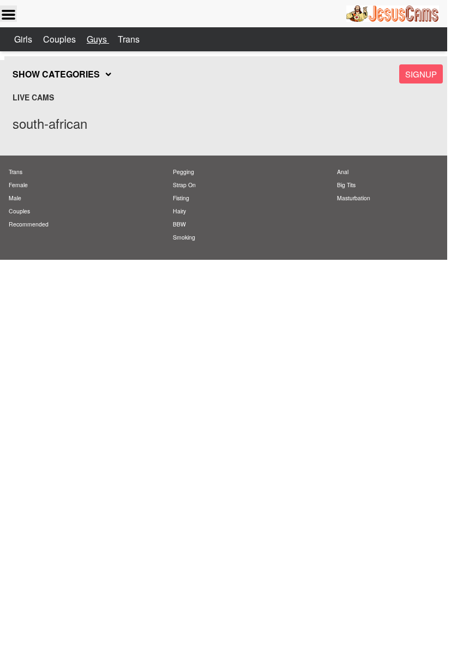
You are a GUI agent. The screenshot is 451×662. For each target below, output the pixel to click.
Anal (342, 172)
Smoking (184, 237)
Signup (421, 74)
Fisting (181, 198)
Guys (98, 39)
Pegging (183, 172)
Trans (129, 39)
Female (18, 185)
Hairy (179, 211)
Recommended (29, 224)
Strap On (184, 185)
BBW (179, 224)
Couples (60, 39)
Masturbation (353, 198)
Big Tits (346, 185)
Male (15, 198)
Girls (24, 39)
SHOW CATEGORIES (56, 74)
